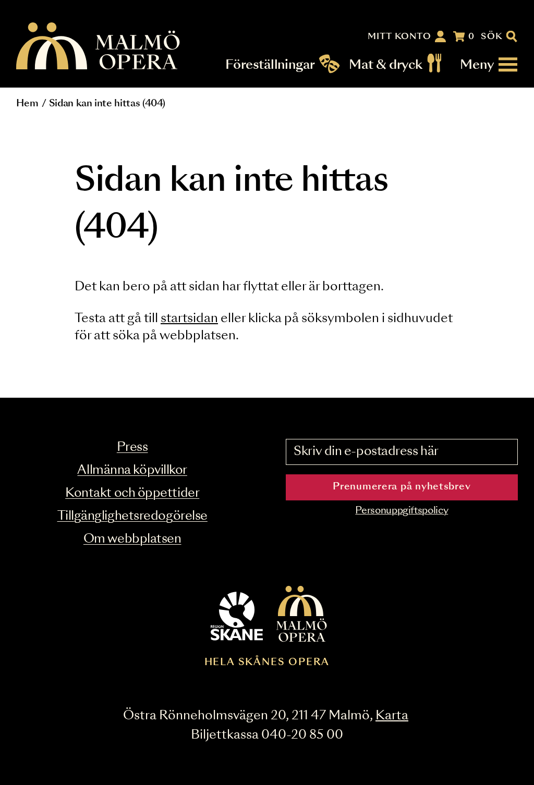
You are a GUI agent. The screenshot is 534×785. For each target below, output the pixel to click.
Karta (391, 716)
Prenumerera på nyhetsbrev (401, 487)
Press (132, 447)
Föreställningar (270, 64)
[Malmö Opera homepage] (98, 46)
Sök (492, 36)
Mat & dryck (385, 64)
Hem (27, 103)
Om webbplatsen (132, 539)
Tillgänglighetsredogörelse (132, 516)
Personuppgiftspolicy (401, 511)
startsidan (189, 319)
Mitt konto (399, 36)
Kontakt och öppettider (132, 493)
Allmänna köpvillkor (132, 470)
